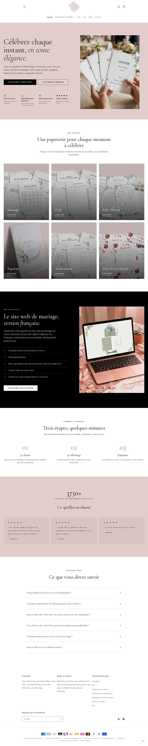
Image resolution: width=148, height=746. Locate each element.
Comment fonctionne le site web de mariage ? (49, 636)
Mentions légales (85, 740)
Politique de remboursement (103, 697)
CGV (93, 685)
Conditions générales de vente (69, 740)
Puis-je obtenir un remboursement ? (45, 647)
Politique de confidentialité (102, 693)
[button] (24, 6)
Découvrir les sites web (20, 388)
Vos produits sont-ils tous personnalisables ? (49, 592)
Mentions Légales (98, 701)
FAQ (93, 706)
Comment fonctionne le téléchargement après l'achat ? (54, 603)
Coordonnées (120, 738)
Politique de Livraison (100, 689)
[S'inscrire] (60, 719)
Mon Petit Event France (35, 738)
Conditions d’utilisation (90, 738)
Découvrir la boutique (20, 82)
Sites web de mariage (53, 82)
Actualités (95, 681)
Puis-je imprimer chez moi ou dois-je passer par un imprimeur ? (59, 614)
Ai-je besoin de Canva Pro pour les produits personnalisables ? (58, 625)
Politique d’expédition (107, 738)
